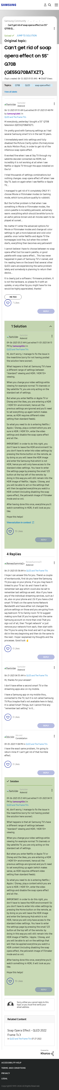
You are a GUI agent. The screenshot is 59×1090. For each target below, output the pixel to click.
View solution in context (19, 522)
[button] (49, 104)
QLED (27, 85)
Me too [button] (13, 297)
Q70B (17, 85)
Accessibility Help (11, 1063)
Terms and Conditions (13, 1068)
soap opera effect (42, 85)
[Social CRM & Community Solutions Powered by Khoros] (47, 1052)
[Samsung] (8, 4)
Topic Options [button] (49, 28)
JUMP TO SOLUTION (27, 35)
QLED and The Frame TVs (15, 117)
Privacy (5, 1073)
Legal (4, 1078)
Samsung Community (15, 21)
